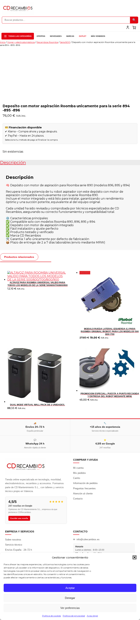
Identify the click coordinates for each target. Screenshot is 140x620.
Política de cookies (51, 615)
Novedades (56, 36)
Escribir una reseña (19, 518)
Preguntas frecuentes (84, 488)
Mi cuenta (78, 468)
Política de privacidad (74, 615)
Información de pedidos (85, 483)
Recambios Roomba (47, 42)
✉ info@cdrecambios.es (86, 539)
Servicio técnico (13, 544)
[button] (134, 557)
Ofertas (41, 36)
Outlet (82, 36)
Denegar (70, 597)
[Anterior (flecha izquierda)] (6, 310)
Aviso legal (92, 615)
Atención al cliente (83, 493)
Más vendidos (98, 36)
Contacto (78, 498)
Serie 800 (65, 42)
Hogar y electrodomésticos (21, 42)
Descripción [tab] (13, 162)
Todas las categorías (20, 36)
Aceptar (70, 587)
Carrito (76, 478)
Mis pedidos (79, 473)
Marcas (70, 36)
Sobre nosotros (13, 539)
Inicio (2, 42)
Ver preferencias (70, 607)
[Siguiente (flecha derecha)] (133, 310)
